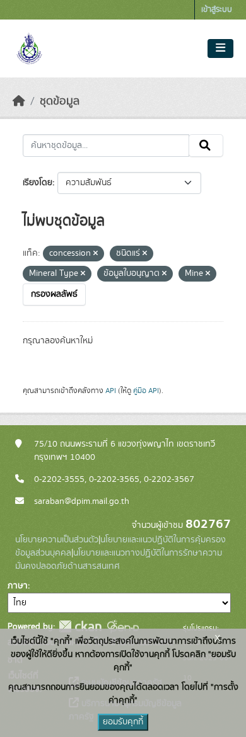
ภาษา (18, 586)
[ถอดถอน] (95, 254)
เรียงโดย (37, 182)
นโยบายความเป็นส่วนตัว (56, 540)
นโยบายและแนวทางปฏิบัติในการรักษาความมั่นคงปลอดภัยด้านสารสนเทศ (118, 560)
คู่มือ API (146, 390)
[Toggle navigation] (220, 48)
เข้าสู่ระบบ (216, 10)
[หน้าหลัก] (19, 101)
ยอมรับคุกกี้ (123, 722)
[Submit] (206, 145)
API (110, 390)
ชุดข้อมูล (59, 101)
